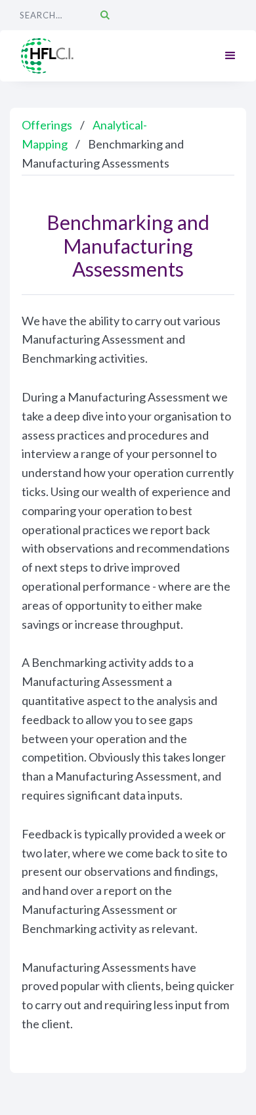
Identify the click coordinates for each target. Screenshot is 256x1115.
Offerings (47, 125)
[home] (49, 56)
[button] (230, 56)
